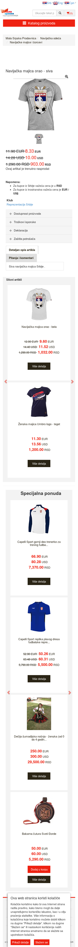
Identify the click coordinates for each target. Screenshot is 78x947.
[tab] (39, 213)
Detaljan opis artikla (22, 250)
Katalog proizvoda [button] (41, 22)
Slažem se (41, 942)
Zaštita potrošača (24, 239)
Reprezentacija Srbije (20, 204)
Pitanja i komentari (21, 258)
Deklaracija (21, 230)
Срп (71, 3)
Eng (60, 3)
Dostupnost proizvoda (27, 213)
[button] (4, 379)
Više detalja (39, 366)
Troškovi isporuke (25, 222)
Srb (49, 3)
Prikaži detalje (20, 942)
